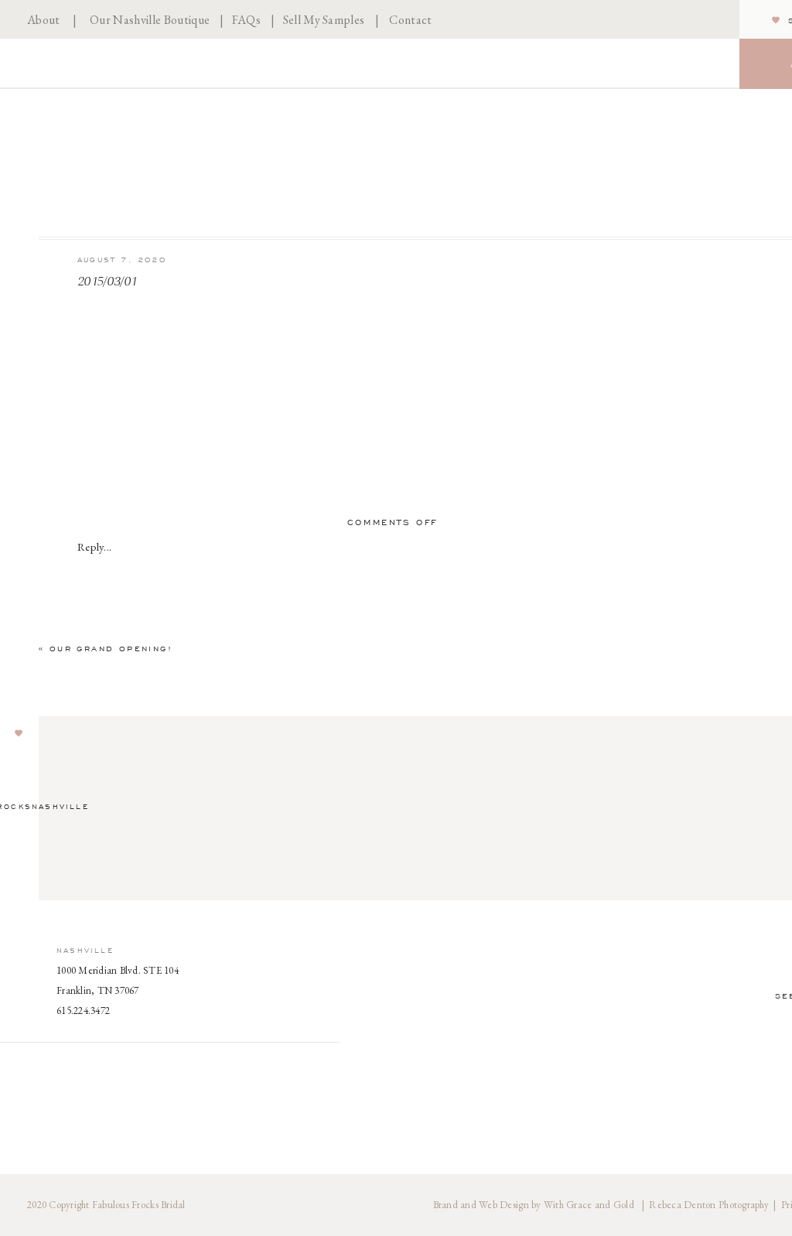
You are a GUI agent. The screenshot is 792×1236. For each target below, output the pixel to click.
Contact (410, 20)
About (43, 20)
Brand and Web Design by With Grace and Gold (535, 1204)
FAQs (246, 20)
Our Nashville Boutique (150, 20)
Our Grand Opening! (111, 649)
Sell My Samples (324, 20)
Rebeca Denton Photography (709, 1204)
